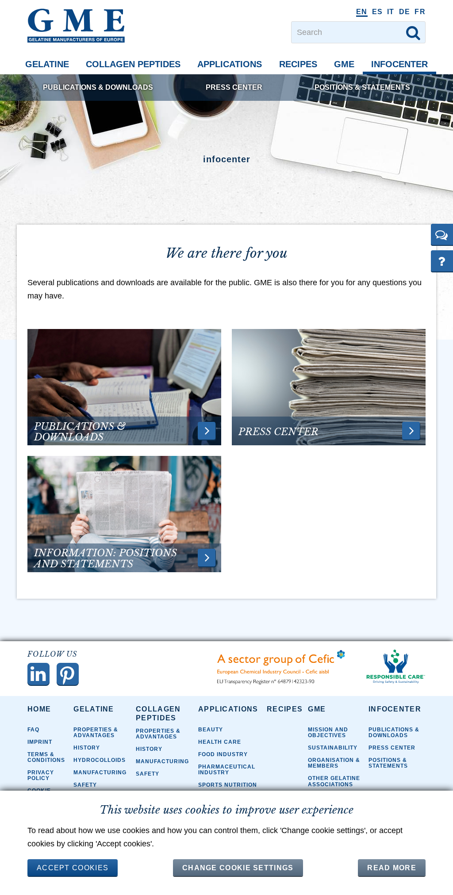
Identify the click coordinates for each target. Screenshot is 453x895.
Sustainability (332, 748)
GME (344, 64)
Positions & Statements (362, 87)
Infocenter (399, 64)
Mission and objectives (328, 732)
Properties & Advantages (95, 732)
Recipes (298, 64)
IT (391, 11)
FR (420, 11)
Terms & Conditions (46, 757)
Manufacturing (100, 772)
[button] (442, 234)
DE (405, 11)
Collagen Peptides (133, 64)
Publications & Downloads (98, 87)
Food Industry (223, 754)
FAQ (33, 730)
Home (39, 709)
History (86, 748)
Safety (85, 785)
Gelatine (47, 64)
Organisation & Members (334, 763)
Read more (391, 868)
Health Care (219, 742)
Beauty (210, 730)
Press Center (234, 87)
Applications (229, 64)
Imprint (39, 742)
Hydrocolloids (99, 760)
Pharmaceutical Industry (226, 770)
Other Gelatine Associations (334, 781)
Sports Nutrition (227, 785)
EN (362, 11)
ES (377, 11)
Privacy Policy (40, 775)
